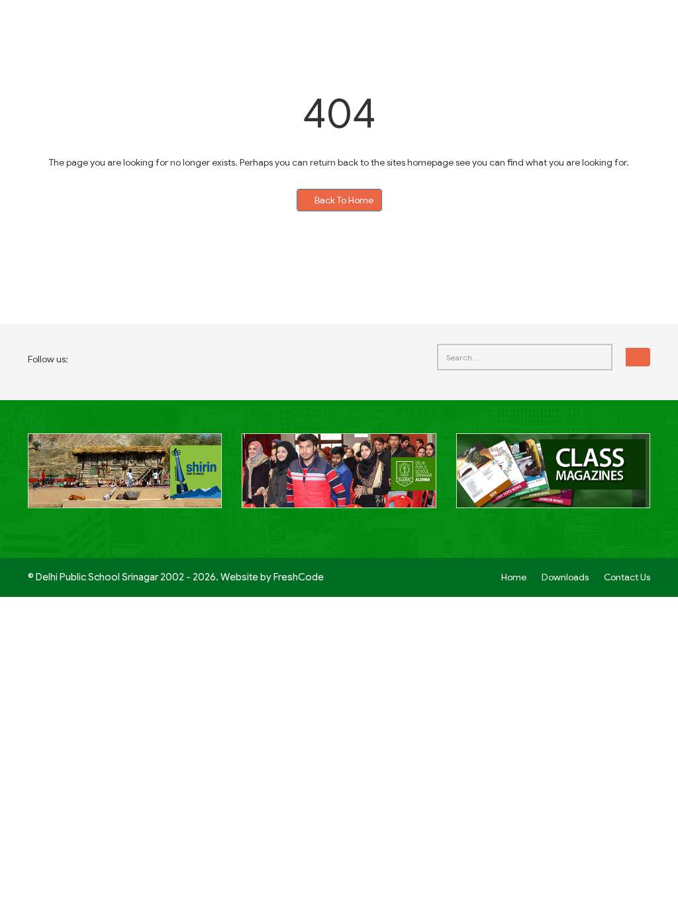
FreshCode (298, 577)
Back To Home (343, 200)
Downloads (565, 577)
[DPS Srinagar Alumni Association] (339, 478)
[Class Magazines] (553, 478)
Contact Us (627, 577)
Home (513, 577)
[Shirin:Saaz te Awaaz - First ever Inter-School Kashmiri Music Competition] (125, 478)
